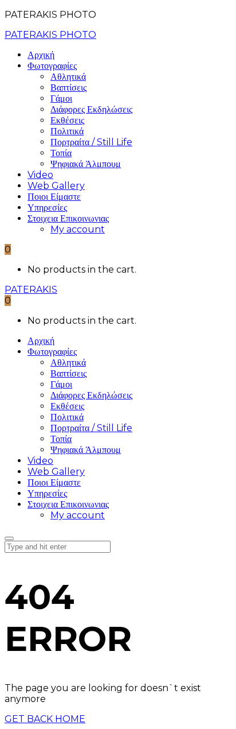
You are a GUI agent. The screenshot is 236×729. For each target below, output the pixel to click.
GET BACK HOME (45, 719)
